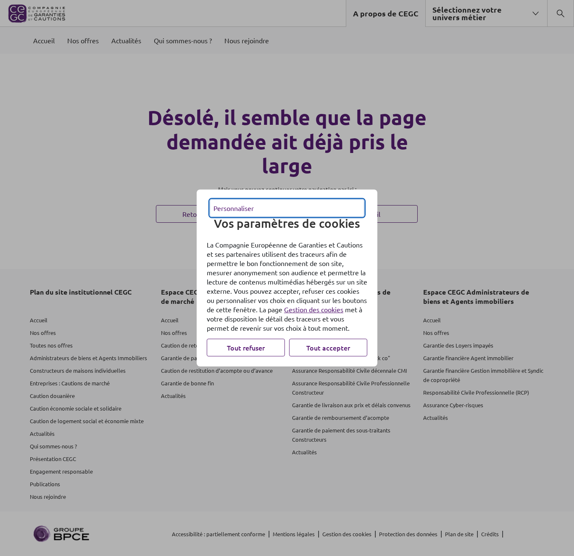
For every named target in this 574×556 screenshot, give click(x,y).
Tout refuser (246, 347)
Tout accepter (328, 347)
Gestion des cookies (313, 309)
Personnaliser (233, 208)
